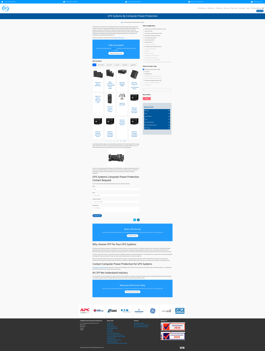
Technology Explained (111, 326)
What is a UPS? (110, 325)
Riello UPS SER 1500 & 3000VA (122, 84)
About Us (233, 8)
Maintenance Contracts (139, 323)
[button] (94, 64)
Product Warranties (111, 338)
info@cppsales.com (258, 1)
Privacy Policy (110, 329)
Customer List (110, 323)
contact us (114, 48)
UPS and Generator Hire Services (141, 326)
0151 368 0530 (74, 1)
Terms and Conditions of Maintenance (115, 334)
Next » (124, 141)
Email (93, 192)
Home (122, 22)
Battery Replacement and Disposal (141, 325)
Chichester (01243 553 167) (197, 1)
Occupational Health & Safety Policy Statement (117, 343)
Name (93, 186)
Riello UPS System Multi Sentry (98, 84)
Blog (248, 8)
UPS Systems (201, 8)
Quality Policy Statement (112, 341)
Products (218, 8)
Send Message (97, 215)
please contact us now (119, 37)
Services (226, 8)
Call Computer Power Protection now (100, 267)
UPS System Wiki (255, 8)
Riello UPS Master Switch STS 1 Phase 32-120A (98, 99)
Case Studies (242, 8)
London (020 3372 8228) (9, 1)
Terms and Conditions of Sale (113, 333)
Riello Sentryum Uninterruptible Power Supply (111, 85)
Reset (146, 98)
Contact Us (260, 11)
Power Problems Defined (112, 328)
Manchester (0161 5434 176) (134, 1)
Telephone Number (96, 199)
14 (120, 141)
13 (117, 141)
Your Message (95, 205)
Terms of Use (110, 331)
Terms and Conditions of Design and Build (116, 336)
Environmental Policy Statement (114, 339)
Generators (210, 8)
